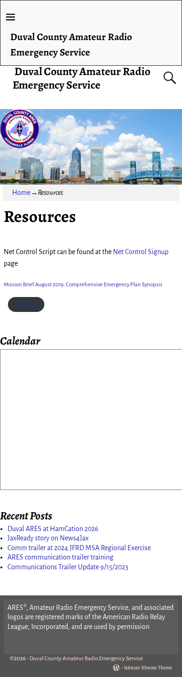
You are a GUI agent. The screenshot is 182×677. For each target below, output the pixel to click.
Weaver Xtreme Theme (148, 668)
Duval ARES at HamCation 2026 (52, 528)
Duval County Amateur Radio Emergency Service (81, 78)
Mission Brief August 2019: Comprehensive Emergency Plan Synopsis (83, 285)
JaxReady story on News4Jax (48, 538)
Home (21, 192)
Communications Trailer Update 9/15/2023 (67, 567)
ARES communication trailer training (60, 557)
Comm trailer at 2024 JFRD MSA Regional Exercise (79, 548)
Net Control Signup (140, 252)
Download (26, 304)
